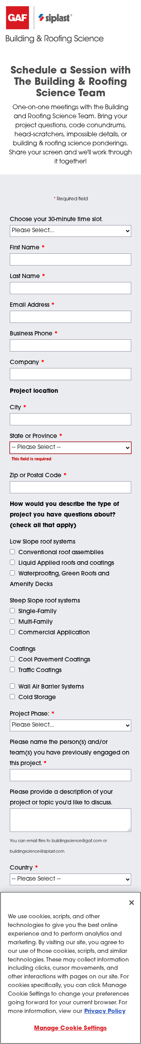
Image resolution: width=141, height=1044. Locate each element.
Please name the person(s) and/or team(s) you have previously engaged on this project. (69, 753)
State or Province (36, 437)
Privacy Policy (104, 1012)
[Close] (131, 902)
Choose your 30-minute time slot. (56, 220)
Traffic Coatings (39, 671)
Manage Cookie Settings (70, 1028)
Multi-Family (35, 622)
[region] (70, 968)
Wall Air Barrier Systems (51, 687)
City (18, 408)
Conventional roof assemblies (60, 553)
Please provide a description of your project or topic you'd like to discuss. (61, 797)
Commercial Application (54, 633)
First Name (27, 248)
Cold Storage (37, 698)
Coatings (22, 649)
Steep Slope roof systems (45, 601)
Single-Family (37, 612)
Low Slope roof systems (42, 542)
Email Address (32, 305)
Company (27, 363)
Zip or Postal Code (38, 476)
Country (24, 868)
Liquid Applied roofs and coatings (66, 563)
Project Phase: (32, 714)
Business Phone (34, 334)
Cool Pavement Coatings (54, 660)
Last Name (27, 277)
